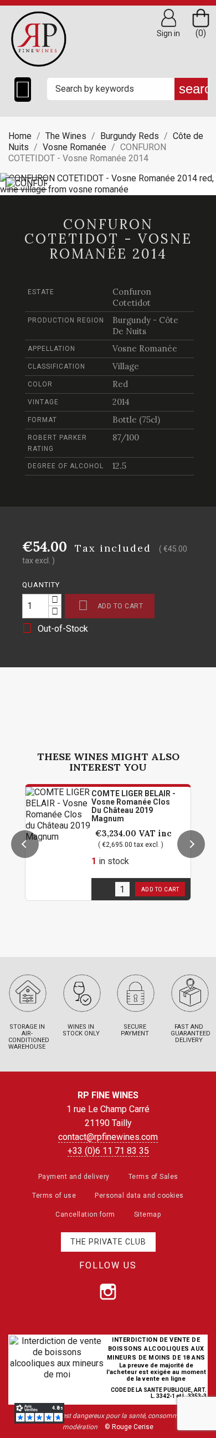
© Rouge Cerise (129, 1427)
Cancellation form (85, 1214)
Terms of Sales (153, 1177)
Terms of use (54, 1195)
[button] (25, 844)
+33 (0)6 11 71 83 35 (108, 1151)
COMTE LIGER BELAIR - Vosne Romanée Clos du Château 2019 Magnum (133, 806)
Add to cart (110, 605)
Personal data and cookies (139, 1195)
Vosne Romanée (144, 348)
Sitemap (147, 1214)
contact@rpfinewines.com (108, 1137)
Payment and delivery (74, 1177)
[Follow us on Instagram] (108, 1292)
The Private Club (108, 1241)
